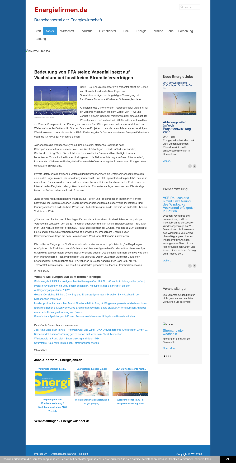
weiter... (167, 161)
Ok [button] (228, 459)
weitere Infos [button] (203, 459)
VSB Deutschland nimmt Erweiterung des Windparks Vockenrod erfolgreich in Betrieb (179, 204)
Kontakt (83, 453)
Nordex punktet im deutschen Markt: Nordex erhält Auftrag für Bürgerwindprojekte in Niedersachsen (90, 303)
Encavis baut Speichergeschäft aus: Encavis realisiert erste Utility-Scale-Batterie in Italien (84, 316)
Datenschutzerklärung (63, 453)
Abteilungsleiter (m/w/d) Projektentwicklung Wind (177, 127)
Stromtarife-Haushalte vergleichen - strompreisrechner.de (66, 342)
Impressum (40, 453)
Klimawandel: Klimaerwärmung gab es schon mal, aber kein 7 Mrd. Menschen (78, 334)
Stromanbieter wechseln (173, 332)
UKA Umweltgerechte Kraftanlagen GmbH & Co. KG (177, 85)
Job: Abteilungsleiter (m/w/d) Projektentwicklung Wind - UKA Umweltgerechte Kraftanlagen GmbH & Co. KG (91, 329)
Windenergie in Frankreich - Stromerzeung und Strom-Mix (66, 338)
